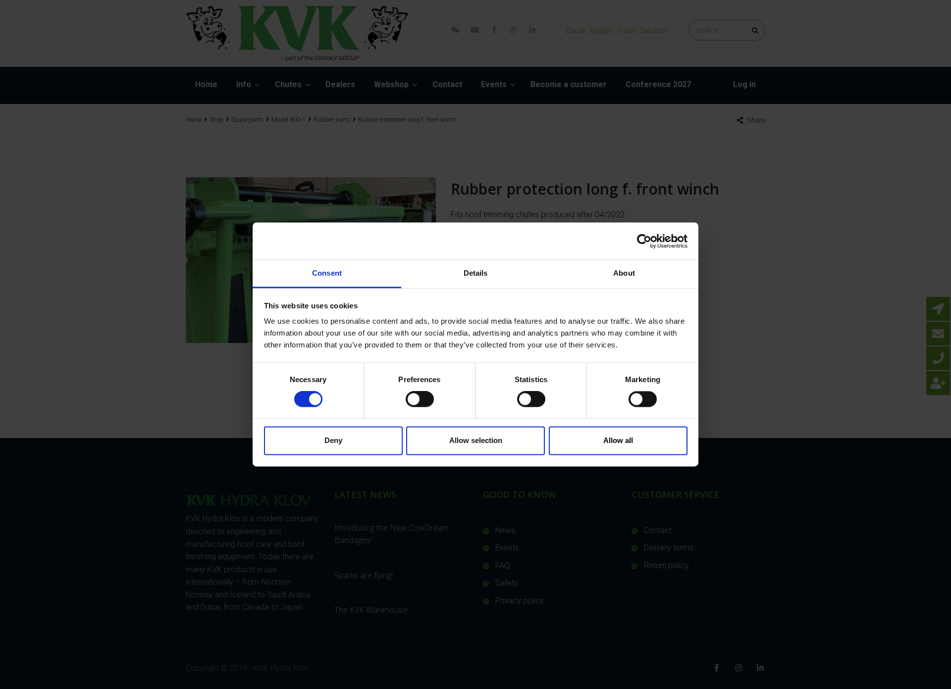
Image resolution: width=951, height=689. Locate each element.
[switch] (420, 399)
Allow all (618, 440)
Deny (333, 440)
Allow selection (475, 440)
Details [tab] (476, 273)
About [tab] (624, 273)
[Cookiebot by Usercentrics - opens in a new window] (644, 241)
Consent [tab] (327, 273)
